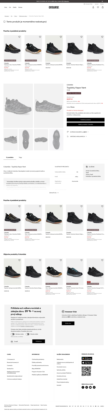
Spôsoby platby (61, 370)
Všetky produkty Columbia (85, 124)
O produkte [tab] (9, 157)
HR (81, 406)
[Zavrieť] (102, 1)
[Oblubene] (98, 7)
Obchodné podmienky (38, 359)
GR (78, 406)
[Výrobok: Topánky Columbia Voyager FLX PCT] (95, 271)
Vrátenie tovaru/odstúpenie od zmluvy (65, 363)
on (10, 7)
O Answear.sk (11, 359)
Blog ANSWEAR (36, 368)
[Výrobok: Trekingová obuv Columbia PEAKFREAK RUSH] (12, 48)
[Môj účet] (93, 7)
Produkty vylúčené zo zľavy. (27, 326)
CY (72, 406)
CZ (75, 406)
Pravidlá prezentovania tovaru (40, 365)
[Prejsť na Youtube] (90, 387)
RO (91, 406)
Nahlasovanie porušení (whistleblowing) (13, 372)
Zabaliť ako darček (62, 379)
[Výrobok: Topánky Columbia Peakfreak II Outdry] (95, 48)
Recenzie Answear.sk (13, 362)
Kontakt (59, 385)
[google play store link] (87, 358)
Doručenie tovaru (61, 367)
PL (88, 406)
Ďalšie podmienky (37, 362)
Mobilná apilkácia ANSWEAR (40, 374)
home (20, 7)
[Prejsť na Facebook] (83, 387)
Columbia (70, 84)
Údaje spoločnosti (35, 405)
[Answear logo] (54, 7)
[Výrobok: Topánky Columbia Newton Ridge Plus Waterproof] (75, 48)
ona (5, 7)
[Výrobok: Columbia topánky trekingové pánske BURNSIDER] (54, 48)
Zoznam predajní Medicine (64, 373)
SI (93, 406)
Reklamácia (60, 359)
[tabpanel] (54, 177)
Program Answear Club (38, 371)
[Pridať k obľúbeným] (19, 37)
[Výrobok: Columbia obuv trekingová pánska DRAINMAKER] (33, 48)
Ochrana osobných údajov (14, 379)
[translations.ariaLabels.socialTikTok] (94, 387)
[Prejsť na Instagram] (86, 387)
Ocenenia (9, 365)
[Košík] (103, 7)
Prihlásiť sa (39, 341)
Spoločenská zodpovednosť (14, 376)
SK (95, 406)
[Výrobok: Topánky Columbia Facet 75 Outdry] (75, 271)
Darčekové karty (61, 376)
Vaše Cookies (43, 405)
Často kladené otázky (63, 382)
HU (83, 406)
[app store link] (87, 362)
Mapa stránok (7, 406)
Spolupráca (10, 368)
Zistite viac (68, 323)
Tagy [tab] (20, 157)
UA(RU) (102, 406)
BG (70, 406)
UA (98, 406)
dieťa (14, 7)
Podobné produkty (85, 119)
